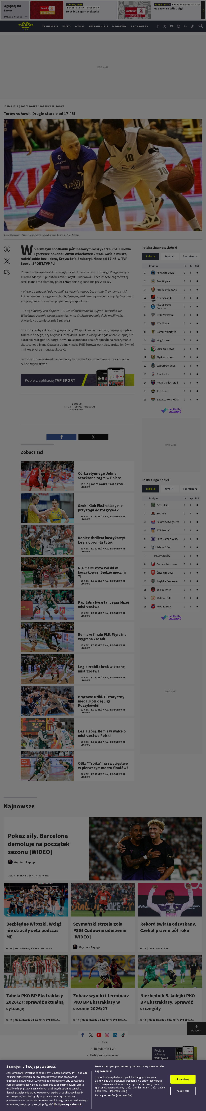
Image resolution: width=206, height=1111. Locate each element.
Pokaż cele (182, 1091)
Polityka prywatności (67, 1104)
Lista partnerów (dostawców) (113, 1095)
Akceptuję (183, 1079)
